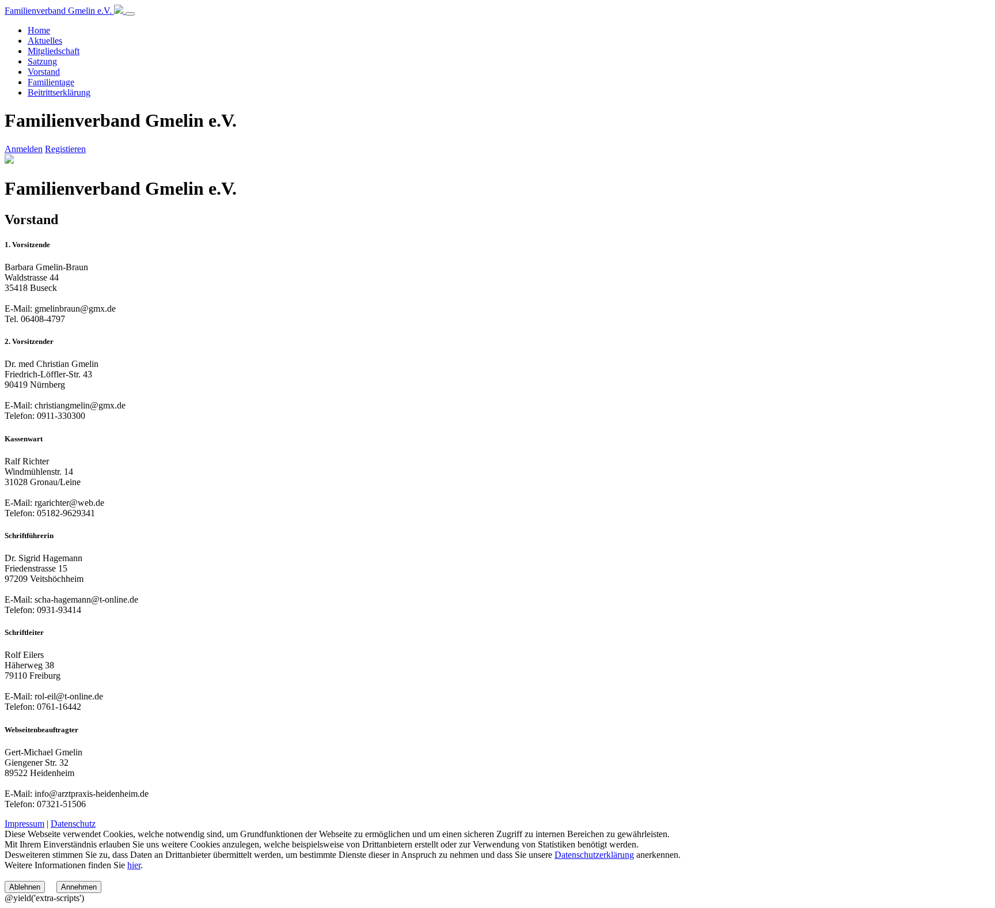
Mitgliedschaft (53, 51)
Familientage (51, 82)
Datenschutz (73, 823)
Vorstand (44, 72)
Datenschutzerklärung (594, 855)
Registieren (65, 149)
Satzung (42, 61)
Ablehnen (24, 887)
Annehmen (79, 887)
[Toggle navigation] (130, 14)
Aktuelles (45, 41)
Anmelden (24, 149)
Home (39, 30)
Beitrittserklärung (59, 92)
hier (133, 865)
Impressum (24, 823)
